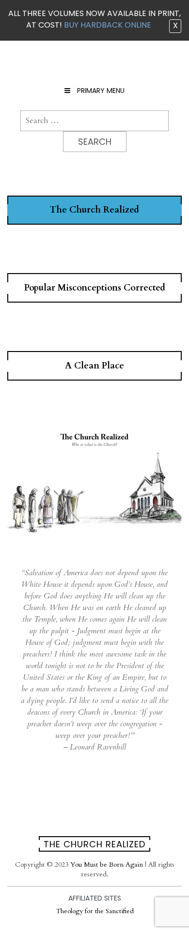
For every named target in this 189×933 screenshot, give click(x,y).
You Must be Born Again (106, 864)
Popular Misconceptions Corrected (94, 288)
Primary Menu (100, 90)
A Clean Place (94, 366)
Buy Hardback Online (107, 25)
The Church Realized (94, 210)
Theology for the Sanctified (95, 911)
